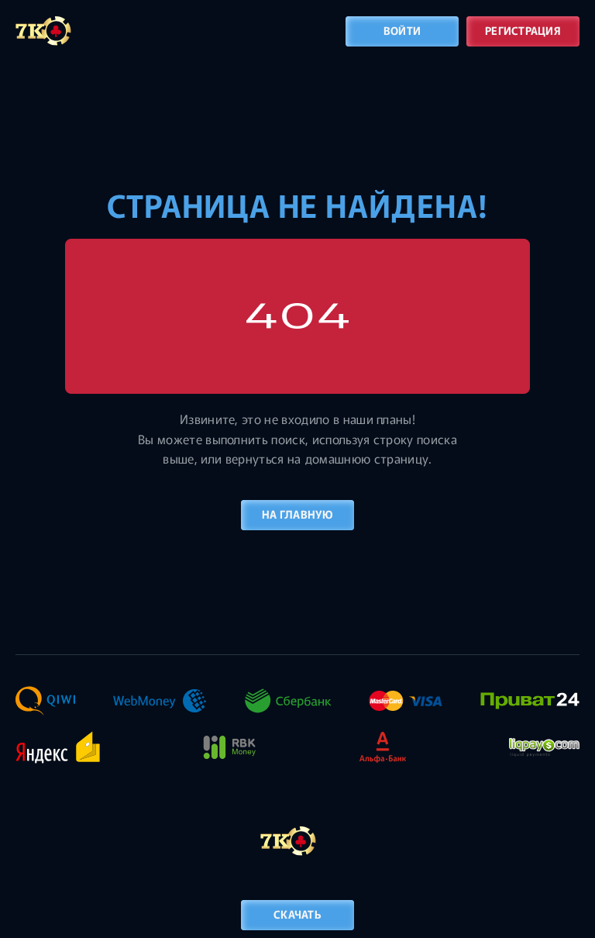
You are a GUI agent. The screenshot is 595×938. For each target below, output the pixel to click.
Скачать (297, 914)
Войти (402, 30)
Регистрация (523, 30)
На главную (297, 514)
